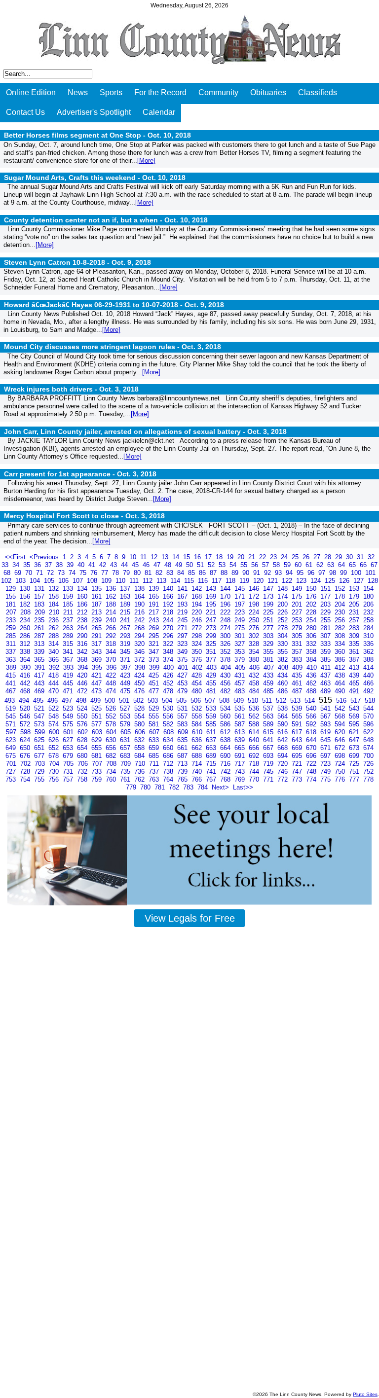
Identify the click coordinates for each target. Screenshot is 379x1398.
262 (54, 628)
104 (36, 580)
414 (368, 667)
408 (284, 667)
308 (341, 636)
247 (212, 620)
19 (231, 557)
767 (212, 779)
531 (183, 708)
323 (183, 643)
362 (368, 651)
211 (69, 612)
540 (312, 708)
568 (341, 716)
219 (183, 612)
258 (368, 620)
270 (169, 628)
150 (312, 588)
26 (307, 557)
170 (226, 596)
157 (40, 596)
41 (92, 565)
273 (212, 628)
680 (83, 755)
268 (140, 628)
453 (183, 683)
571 (11, 724)
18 (220, 557)
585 (212, 724)
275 (240, 628)
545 (11, 716)
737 (155, 771)
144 (226, 588)
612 (226, 732)
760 (112, 779)
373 (155, 659)
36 (38, 565)
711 (155, 763)
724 (341, 763)
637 (212, 740)
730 (54, 771)
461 (298, 683)
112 (148, 580)
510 (254, 700)
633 (155, 740)
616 (283, 732)
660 (169, 748)
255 (326, 620)
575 (69, 724)
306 (312, 636)
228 (312, 612)
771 (269, 779)
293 (126, 636)
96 (311, 572)
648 (368, 740)
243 (155, 620)
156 (26, 596)
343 (97, 651)
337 (11, 651)
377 (212, 659)
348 (169, 651)
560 (226, 716)
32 (371, 557)
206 (368, 604)
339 (40, 651)
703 (41, 763)
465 (355, 683)
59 (288, 565)
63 (331, 565)
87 (214, 572)
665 (240, 748)
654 (83, 748)
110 (121, 580)
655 (97, 748)
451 (155, 683)
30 (350, 557)
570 (368, 716)
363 (11, 659)
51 (201, 565)
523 (69, 708)
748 (312, 771)
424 (140, 675)
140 (169, 588)
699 (355, 755)
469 (40, 691)
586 (226, 724)
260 (26, 628)
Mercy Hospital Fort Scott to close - (84, 516)
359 (326, 651)
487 (298, 691)
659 (155, 748)
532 (197, 708)
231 (355, 612)
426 (169, 675)
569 (355, 716)
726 (368, 763)
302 (255, 636)
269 (155, 628)
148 (283, 588)
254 (312, 620)
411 (327, 667)
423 (126, 675)
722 (312, 763)
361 (355, 651)
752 (368, 771)
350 (197, 651)
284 (368, 628)
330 (283, 643)
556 (169, 716)
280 (312, 628)
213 (97, 612)
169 (212, 596)
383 (298, 659)
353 (240, 651)
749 (326, 771)
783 (189, 787)
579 (126, 724)
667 (269, 748)
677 (40, 755)
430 (226, 675)
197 (240, 604)
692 (255, 755)
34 (16, 565)
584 (197, 724)
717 (240, 763)
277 (269, 628)
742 (226, 771)
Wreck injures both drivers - (71, 389)
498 (82, 700)
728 (26, 771)
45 (136, 565)
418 (54, 675)
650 (26, 748)
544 (368, 708)
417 (40, 675)
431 (240, 675)
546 (26, 716)
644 (312, 740)
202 (312, 604)
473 (97, 691)
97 (322, 572)
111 (135, 580)
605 (126, 732)
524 (83, 708)
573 (40, 724)
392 (55, 667)
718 (255, 763)
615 (269, 732)
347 (155, 651)
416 (26, 675)
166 (169, 596)
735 (126, 771)
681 (97, 755)
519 (11, 708)
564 (283, 716)
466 (368, 683)
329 (269, 643)
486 (283, 691)
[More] (146, 160)
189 (126, 604)
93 (279, 572)
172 (255, 596)
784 (203, 787)
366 (54, 659)
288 (54, 636)
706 (83, 763)
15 (187, 557)
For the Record (160, 92)
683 (126, 755)
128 (373, 580)
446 (83, 683)
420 (83, 675)
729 (40, 771)
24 (285, 557)
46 (147, 565)
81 (149, 572)
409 (298, 667)
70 (29, 572)
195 (212, 604)
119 (245, 580)
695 (298, 755)
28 (328, 557)
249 (240, 620)
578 (112, 724)
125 (331, 580)
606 (141, 732)
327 (240, 643)
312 (26, 643)
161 (97, 596)
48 (168, 565)
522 (54, 708)
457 (240, 683)
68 (7, 572)
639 (240, 740)
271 (183, 628)
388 (368, 659)
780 (146, 787)
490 (341, 691)
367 (69, 659)
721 (298, 763)
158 (54, 596)
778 (368, 779)
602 (83, 732)
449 (126, 683)
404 (227, 667)
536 (255, 708)
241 (126, 620)
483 (240, 691)
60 (299, 565)
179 (355, 596)
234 (26, 620)
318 (112, 643)
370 (112, 659)
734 (112, 771)
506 (196, 700)
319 (126, 643)
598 (26, 732)
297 (183, 636)
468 (26, 691)
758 (83, 779)
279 (298, 628)
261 (40, 628)
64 (342, 565)
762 (140, 779)
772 (283, 779)
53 (223, 565)
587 (240, 724)
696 (312, 755)
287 (40, 636)
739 (183, 771)
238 (83, 620)
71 (40, 572)
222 (226, 612)
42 (103, 565)
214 (112, 612)
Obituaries (268, 92)
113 (162, 580)
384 (312, 659)
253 (298, 620)
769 (240, 779)
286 (26, 636)
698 (341, 755)
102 (7, 580)
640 (255, 740)
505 (182, 700)
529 (155, 708)
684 (140, 755)
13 (165, 557)
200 (283, 604)
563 (269, 716)
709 (126, 763)
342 (83, 651)
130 (26, 588)
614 (255, 732)
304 (283, 636)
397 (126, 667)
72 (51, 572)
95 (301, 572)
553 (126, 716)
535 (240, 708)
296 (169, 636)
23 (274, 557)
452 (169, 683)
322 (169, 643)
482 (226, 691)
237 (69, 620)
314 (54, 643)
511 (268, 700)
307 (326, 636)
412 (341, 667)
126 (345, 580)
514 (310, 700)
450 (140, 683)
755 (40, 779)
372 (140, 659)
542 (341, 708)
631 (126, 740)
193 (183, 604)
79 (127, 572)
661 (183, 748)
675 (11, 755)
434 (283, 675)
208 (26, 612)
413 (355, 667)
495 (39, 700)
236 (54, 620)
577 (97, 724)
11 (144, 557)
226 (283, 612)
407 (270, 667)
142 (197, 588)
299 (212, 636)
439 (355, 675)
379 (240, 659)
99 (344, 572)
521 (40, 708)
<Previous (45, 557)
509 (239, 700)
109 (107, 580)
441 (11, 683)
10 (133, 557)
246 (197, 620)
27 (317, 557)
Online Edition (31, 92)
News (78, 92)
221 (212, 612)
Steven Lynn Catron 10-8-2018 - (77, 262)
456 (226, 683)
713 (183, 763)
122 (288, 580)
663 (212, 748)
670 (312, 748)
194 (197, 604)
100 (357, 572)
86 (203, 572)
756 (54, 779)
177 (326, 596)
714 (197, 763)
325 (212, 643)
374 (169, 659)
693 (269, 755)
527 (126, 708)
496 (53, 700)
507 (211, 700)
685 (155, 755)
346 (140, 651)
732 (83, 771)
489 (326, 691)
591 (298, 724)
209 (41, 612)
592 (312, 724)
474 (112, 691)
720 (283, 763)
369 (97, 659)
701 (12, 763)
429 (212, 675)
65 (353, 565)
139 (155, 588)
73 (62, 572)
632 (140, 740)
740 (197, 771)
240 (112, 620)
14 (176, 557)
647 (355, 740)
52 (212, 565)
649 (11, 748)
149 (298, 588)
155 (11, 596)
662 (197, 748)
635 (183, 740)
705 (69, 763)
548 (54, 716)
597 (12, 732)
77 (105, 572)
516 (342, 700)
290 (83, 636)
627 (69, 740)
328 (255, 643)
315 (69, 643)
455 (212, 683)
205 (355, 604)
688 (197, 755)
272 (197, 628)
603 (98, 732)
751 (355, 771)
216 (140, 612)
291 (97, 636)
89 (235, 572)
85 (192, 572)
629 (97, 740)
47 (157, 565)
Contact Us (25, 112)
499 (96, 700)
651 (40, 748)
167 (183, 596)
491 (355, 691)
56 (255, 565)
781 (160, 787)
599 (41, 732)
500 (111, 700)
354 (255, 651)
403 (212, 667)
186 (83, 604)
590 (283, 724)
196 (226, 604)
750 (341, 771)
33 (5, 565)
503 (154, 700)
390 (26, 667)
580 (140, 724)
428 (197, 675)
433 (269, 675)
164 (140, 596)
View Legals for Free (190, 918)
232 (368, 612)
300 (226, 636)
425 (155, 675)
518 (370, 700)
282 (341, 628)
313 (40, 643)
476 (140, 691)
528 (140, 708)
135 (97, 588)
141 (183, 588)
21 (252, 557)
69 (18, 572)
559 (212, 716)
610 (198, 732)
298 (197, 636)
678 (54, 755)
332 (312, 643)
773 (298, 779)
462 (312, 683)
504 (168, 700)
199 (269, 604)
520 (26, 708)
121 (273, 580)
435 (298, 675)
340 (54, 651)
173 (269, 596)
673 (355, 748)
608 (169, 732)
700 (368, 755)
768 (226, 779)
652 (54, 748)
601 (69, 732)
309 (355, 636)
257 (355, 620)
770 (255, 779)
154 (368, 588)
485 (269, 691)
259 (11, 628)
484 (255, 691)
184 (54, 604)
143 (212, 588)
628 (83, 740)
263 (69, 628)
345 (126, 651)
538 (283, 708)
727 (11, 771)
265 (97, 628)
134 (83, 588)
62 (320, 565)
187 (97, 604)
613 (240, 732)
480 (197, 691)
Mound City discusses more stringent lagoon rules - (112, 347)
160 (83, 596)
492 (368, 691)
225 (269, 612)
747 (298, 771)
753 (11, 779)
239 (97, 620)
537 (269, 708)
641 (269, 740)
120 (259, 580)
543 (355, 708)
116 (204, 580)
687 (183, 755)
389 (12, 667)
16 (198, 557)
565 (298, 716)
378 (226, 659)
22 (263, 557)
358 (312, 651)
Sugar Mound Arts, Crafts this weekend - (95, 177)
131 (40, 588)
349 (183, 651)
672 (341, 748)
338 (26, 651)
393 (69, 667)
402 (198, 667)
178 (341, 596)
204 (341, 604)
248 (226, 620)
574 (54, 724)
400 (169, 667)
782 (175, 787)
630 (112, 740)
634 (169, 740)
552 (112, 716)
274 (226, 628)
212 (83, 612)
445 (69, 683)
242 (140, 620)
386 (341, 659)
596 (368, 724)
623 (11, 740)
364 (26, 659)
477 (155, 691)
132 (54, 588)
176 (312, 596)
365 (40, 659)
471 (69, 691)
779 (132, 787)
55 (244, 565)
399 (155, 667)
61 (309, 565)
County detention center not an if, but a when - (106, 220)
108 (93, 580)
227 (298, 612)
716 (226, 763)
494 (25, 700)
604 (112, 732)
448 (112, 683)
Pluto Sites (365, 1394)
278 (283, 628)
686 (169, 755)
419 (69, 675)
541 (326, 708)
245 (183, 620)
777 (355, 779)
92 (268, 572)
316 (83, 643)
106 (64, 580)
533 (212, 708)
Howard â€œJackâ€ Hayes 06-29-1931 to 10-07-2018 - (114, 305)
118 (231, 580)
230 (341, 612)
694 (283, 755)
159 (69, 596)
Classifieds (317, 92)
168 (197, 596)
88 (225, 572)
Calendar (159, 112)
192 (169, 604)
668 (283, 748)
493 (10, 700)
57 (266, 565)
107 (79, 580)
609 (184, 732)
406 (255, 667)
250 (255, 620)
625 (40, 740)
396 (112, 667)
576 (83, 724)
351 (212, 651)
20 (241, 557)
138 (140, 588)
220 (197, 612)
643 (298, 740)
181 (11, 604)
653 (69, 748)
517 (356, 700)
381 (269, 659)
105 (50, 580)
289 (69, 636)
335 (355, 643)
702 (26, 763)
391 (41, 667)
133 (69, 588)
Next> (221, 787)
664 (226, 748)
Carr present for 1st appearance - (80, 474)
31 (361, 557)
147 (269, 588)
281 (326, 628)
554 (140, 716)
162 (112, 596)
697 (326, 755)
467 (11, 691)
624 (26, 740)
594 (341, 724)
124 (316, 580)
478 (169, 691)
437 (326, 675)
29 (339, 557)
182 (26, 604)
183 (40, 604)
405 (241, 667)
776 (341, 779)
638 (226, 740)
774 (312, 779)
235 (40, 620)
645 (326, 740)
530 (169, 708)
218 (169, 612)
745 (269, 771)
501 (125, 700)
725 (355, 763)
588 (255, 724)
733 (97, 771)
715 (212, 763)
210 (55, 612)
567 (326, 716)
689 (212, 755)
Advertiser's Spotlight (94, 112)
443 (40, 683)
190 (140, 604)
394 (83, 667)
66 (364, 565)
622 (368, 732)
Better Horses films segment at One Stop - (97, 135)
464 (341, 683)
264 (83, 628)
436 (312, 675)
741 (212, 771)
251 (269, 620)
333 (326, 643)
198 (255, 604)
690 (226, 755)
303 (269, 636)
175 (298, 596)
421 (97, 675)
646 (341, 740)
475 (126, 691)
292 (112, 636)
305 (298, 636)
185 (69, 604)
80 (138, 572)
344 (112, 651)
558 (197, 716)
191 (155, 604)
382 (283, 659)
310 (368, 636)
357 (298, 651)
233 (11, 620)
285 (11, 636)
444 (54, 683)
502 (139, 700)
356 (283, 651)
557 (183, 716)
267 (126, 628)
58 (277, 565)
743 (240, 771)
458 (255, 683)
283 (355, 628)
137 (126, 588)
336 (368, 643)
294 (140, 636)
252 (283, 620)
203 (326, 604)
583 (183, 724)
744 (255, 771)
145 (240, 588)
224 (255, 612)
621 (355, 732)
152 (341, 588)
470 (54, 691)
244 (169, 620)
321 (155, 643)
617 (298, 732)
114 (176, 580)
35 (27, 565)
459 (269, 683)
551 (97, 716)
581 (155, 724)
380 (255, 659)
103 (21, 580)
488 (312, 691)
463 (326, 683)
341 (69, 651)
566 (312, 716)
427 (183, 675)
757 (69, 779)
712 (169, 763)
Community (218, 92)
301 (240, 636)
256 (341, 620)
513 (296, 700)
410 (312, 667)
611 (212, 732)
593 (326, 724)
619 (326, 732)
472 (83, 691)
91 (257, 572)
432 (255, 675)
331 (298, 643)
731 (69, 771)
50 (190, 565)
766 (197, 779)
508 (225, 700)
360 (341, 651)
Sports (111, 92)
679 (69, 755)
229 (326, 612)
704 (55, 763)
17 (209, 557)
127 (359, 580)
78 (116, 572)
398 (141, 667)
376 (197, 659)
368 (83, 659)
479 (183, 691)
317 (97, 643)
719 (269, 763)
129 (11, 588)
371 (126, 659)
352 (226, 651)
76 (94, 572)
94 (290, 572)
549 (69, 716)
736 (140, 771)
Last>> (243, 787)
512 (282, 700)
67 (374, 565)
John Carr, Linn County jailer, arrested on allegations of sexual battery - (145, 431)
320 (140, 643)
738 (169, 771)
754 (26, 779)
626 (54, 740)
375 (183, 659)
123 (302, 580)
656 (112, 748)
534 (226, 708)
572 (26, 724)
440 (368, 675)
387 (355, 659)
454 (197, 683)
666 (255, 748)
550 (83, 716)
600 (55, 732)
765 (183, 779)
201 (298, 604)
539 (298, 708)
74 (73, 572)
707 (98, 763)
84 (181, 572)
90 (246, 572)
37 (49, 565)
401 (184, 667)
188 (112, 604)
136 (112, 588)
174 (283, 596)
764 (169, 779)
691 (240, 755)
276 (255, 628)
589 (269, 724)
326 (226, 643)
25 (296, 557)
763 (155, 779)
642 (283, 740)
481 (212, 691)
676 (26, 755)
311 (12, 643)
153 (355, 588)
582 (169, 724)
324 (197, 643)
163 (126, 596)
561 (240, 716)
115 (190, 580)
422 (112, 675)
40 (81, 565)
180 (368, 596)
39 (71, 565)
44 (125, 565)
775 (326, 779)
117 (218, 580)
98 (333, 572)
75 (83, 572)
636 (197, 740)
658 (140, 748)
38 (60, 565)
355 (269, 651)
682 (112, 755)
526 (112, 708)
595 (355, 724)
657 (126, 748)
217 (155, 612)
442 (26, 683)
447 (97, 683)
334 (341, 643)
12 (155, 557)
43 (114, 565)
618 (312, 732)
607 (155, 732)
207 (12, 612)
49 (179, 565)
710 (141, 763)
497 (68, 700)
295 (155, 636)
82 (159, 572)
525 (97, 708)
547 (40, 716)
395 (98, 667)
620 (341, 732)
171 (240, 596)
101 (370, 572)
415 (11, 675)
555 (155, 716)
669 (298, 748)
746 (283, 771)
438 (341, 675)
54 (233, 565)
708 (112, 763)
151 (326, 588)
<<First (16, 557)
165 (155, 596)
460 (283, 683)
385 (326, 659)
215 (126, 612)
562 (255, 716)
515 (326, 700)
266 (112, 628)
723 (326, 763)
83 (170, 572)
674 (368, 748)
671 (326, 748)
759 (97, 779)
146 (255, 588)
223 (240, 612)
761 (126, 779)
